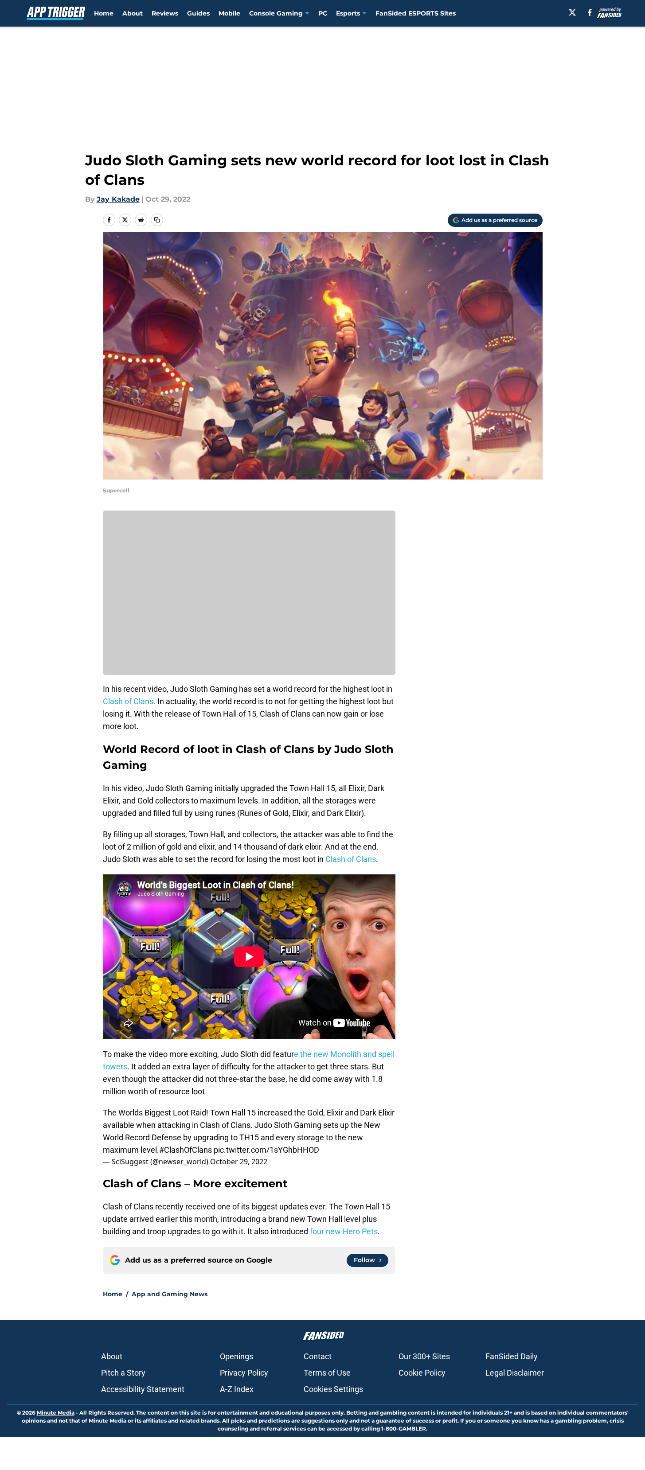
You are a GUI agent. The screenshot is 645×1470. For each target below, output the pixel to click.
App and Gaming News (169, 1294)
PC (322, 13)
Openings (236, 1356)
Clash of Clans (350, 859)
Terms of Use (327, 1372)
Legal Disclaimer (514, 1372)
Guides (198, 13)
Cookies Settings (333, 1389)
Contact (318, 1356)
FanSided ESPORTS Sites (415, 13)
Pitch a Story (123, 1372)
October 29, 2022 (238, 1161)
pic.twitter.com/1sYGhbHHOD (266, 1149)
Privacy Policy (244, 1372)
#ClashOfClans (185, 1149)
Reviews (165, 13)
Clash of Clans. (129, 701)
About (132, 13)
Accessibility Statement (142, 1389)
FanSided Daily (511, 1356)
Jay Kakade (118, 199)
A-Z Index (237, 1389)
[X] (572, 12)
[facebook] (590, 12)
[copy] (157, 220)
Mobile (229, 13)
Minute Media (55, 1412)
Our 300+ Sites (424, 1356)
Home (103, 13)
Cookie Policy (422, 1372)
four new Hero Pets (344, 1231)
